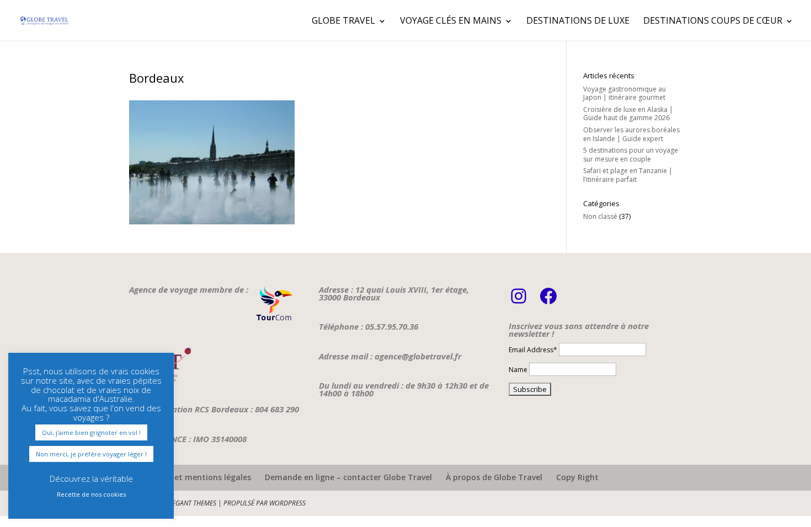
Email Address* (533, 349)
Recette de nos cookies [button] (91, 494)
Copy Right (577, 477)
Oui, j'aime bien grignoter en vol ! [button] (91, 432)
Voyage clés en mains (450, 20)
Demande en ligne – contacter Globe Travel (348, 477)
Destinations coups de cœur (712, 20)
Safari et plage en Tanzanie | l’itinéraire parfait (628, 175)
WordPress (287, 503)
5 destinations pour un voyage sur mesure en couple (630, 155)
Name (518, 369)
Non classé (600, 216)
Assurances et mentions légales (190, 477)
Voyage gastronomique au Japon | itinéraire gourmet (624, 93)
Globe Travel (343, 20)
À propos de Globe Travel (494, 477)
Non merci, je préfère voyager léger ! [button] (91, 454)
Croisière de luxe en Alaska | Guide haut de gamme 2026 (628, 114)
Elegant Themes (191, 503)
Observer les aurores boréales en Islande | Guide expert (631, 134)
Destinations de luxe (577, 20)
